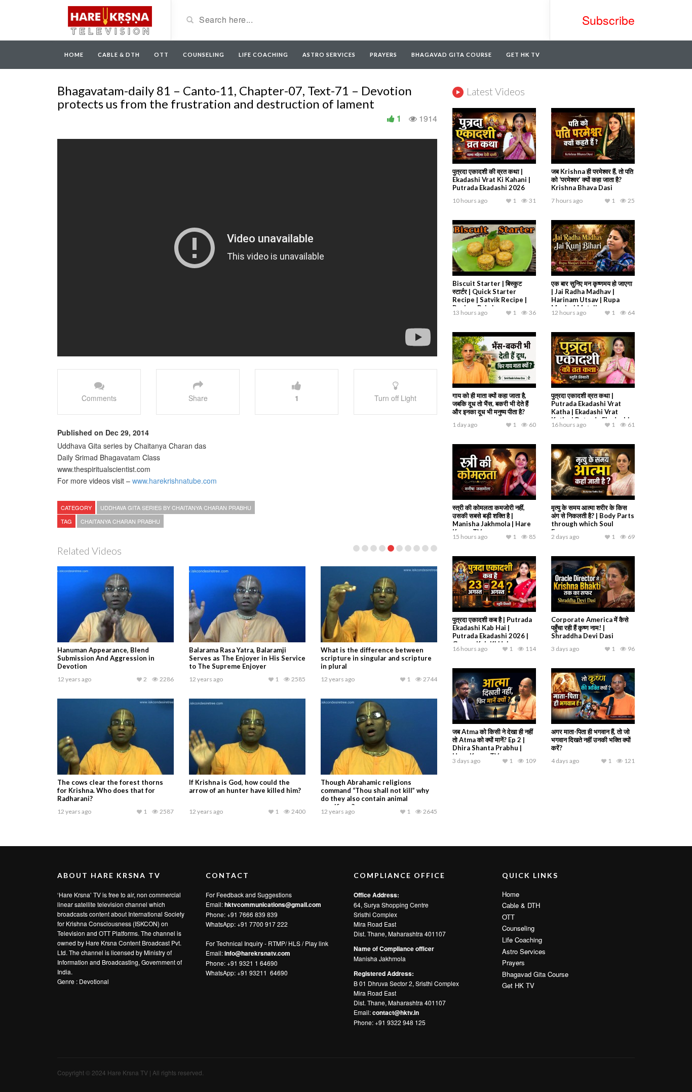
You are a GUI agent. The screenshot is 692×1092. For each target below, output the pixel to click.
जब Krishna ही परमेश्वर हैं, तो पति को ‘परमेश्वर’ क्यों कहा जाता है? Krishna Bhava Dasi (592, 179)
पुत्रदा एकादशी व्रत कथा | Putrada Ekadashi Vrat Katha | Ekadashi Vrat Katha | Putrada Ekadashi (590, 407)
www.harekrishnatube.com (174, 481)
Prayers (383, 54)
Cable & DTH (119, 54)
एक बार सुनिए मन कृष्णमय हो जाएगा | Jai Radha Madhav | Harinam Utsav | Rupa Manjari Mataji (591, 295)
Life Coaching (263, 54)
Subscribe (608, 20)
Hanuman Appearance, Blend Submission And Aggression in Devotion (106, 658)
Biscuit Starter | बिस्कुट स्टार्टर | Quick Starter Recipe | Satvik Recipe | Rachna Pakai (489, 295)
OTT (161, 54)
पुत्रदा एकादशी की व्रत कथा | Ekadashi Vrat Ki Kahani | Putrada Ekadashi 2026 (491, 179)
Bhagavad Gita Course (451, 54)
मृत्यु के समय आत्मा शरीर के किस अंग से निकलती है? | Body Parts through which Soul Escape (592, 519)
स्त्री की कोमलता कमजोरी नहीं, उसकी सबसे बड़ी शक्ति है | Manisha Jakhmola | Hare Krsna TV (491, 519)
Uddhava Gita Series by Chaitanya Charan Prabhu (175, 507)
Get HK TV (523, 54)
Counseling (203, 54)
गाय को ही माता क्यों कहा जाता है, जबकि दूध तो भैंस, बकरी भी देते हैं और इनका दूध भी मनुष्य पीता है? (490, 403)
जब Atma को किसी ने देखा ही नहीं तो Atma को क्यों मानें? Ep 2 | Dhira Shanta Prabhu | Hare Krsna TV (492, 743)
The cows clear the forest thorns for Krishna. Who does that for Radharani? (110, 790)
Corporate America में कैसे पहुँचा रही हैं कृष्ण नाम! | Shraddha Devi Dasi (590, 627)
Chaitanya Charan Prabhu (120, 521)
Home (74, 54)
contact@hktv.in (395, 1012)
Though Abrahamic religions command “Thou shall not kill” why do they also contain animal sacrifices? (375, 794)
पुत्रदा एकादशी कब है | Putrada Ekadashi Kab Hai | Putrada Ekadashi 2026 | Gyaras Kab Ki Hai (492, 631)
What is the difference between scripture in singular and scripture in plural (376, 658)
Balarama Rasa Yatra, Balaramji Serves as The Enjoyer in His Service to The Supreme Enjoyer (247, 658)
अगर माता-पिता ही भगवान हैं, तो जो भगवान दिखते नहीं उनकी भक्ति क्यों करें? (591, 739)
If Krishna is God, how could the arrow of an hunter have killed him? (245, 786)
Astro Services (329, 54)
